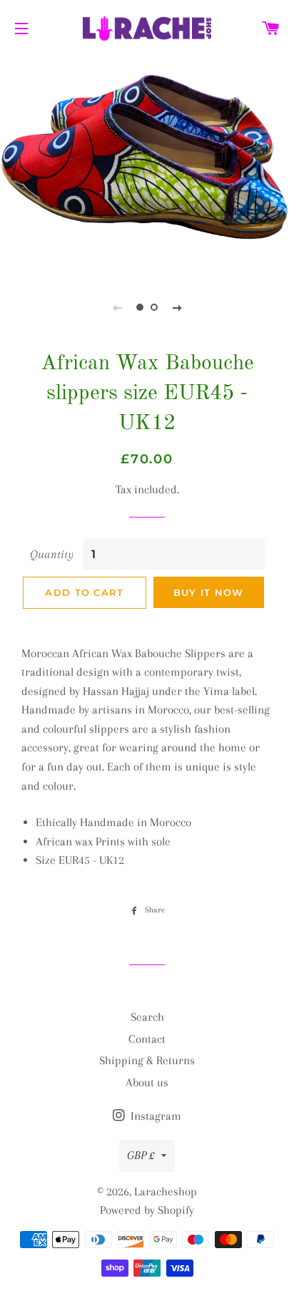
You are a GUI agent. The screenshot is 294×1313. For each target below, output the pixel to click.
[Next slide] (177, 307)
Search (147, 1017)
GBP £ (140, 1155)
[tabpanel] (147, 163)
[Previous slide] (117, 307)
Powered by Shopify (147, 1210)
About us (147, 1082)
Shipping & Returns (147, 1060)
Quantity (52, 554)
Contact (147, 1039)
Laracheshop (165, 1191)
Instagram (154, 1116)
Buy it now (208, 592)
